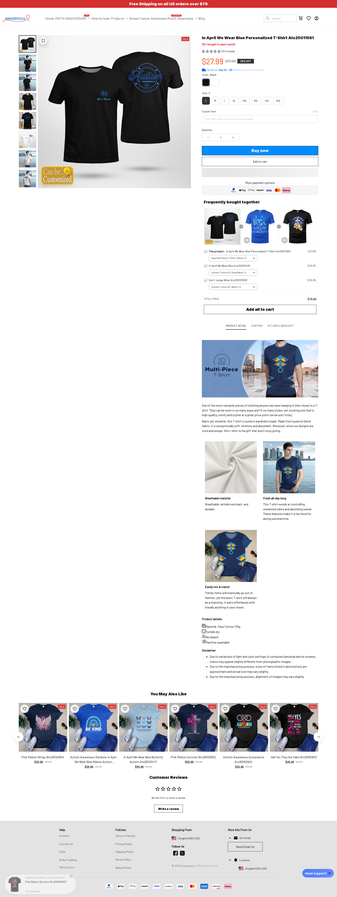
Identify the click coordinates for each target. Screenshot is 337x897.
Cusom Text (209, 111)
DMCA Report (67, 867)
